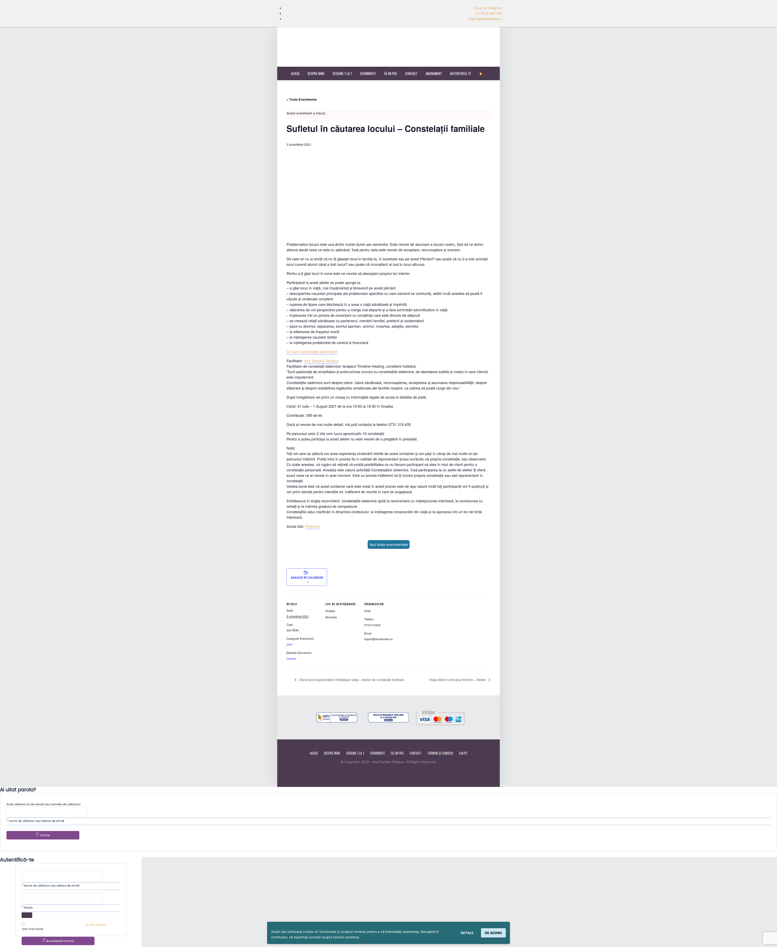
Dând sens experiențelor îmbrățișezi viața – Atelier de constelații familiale (351, 679)
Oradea (291, 659)
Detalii (467, 933)
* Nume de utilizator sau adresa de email (50, 886)
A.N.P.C (463, 753)
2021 (290, 644)
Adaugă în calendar (307, 577)
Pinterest (312, 526)
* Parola (27, 908)
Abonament (434, 73)
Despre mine (316, 73)
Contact (411, 73)
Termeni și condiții (440, 753)
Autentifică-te (460, 73)
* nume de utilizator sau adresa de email (35, 821)
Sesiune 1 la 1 (342, 73)
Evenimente (368, 73)
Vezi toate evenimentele (388, 544)
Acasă (295, 73)
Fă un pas (390, 73)
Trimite (44, 835)
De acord (493, 933)
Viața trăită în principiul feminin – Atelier (458, 679)
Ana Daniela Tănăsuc (321, 360)
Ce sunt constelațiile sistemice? (312, 351)
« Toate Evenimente (302, 99)
